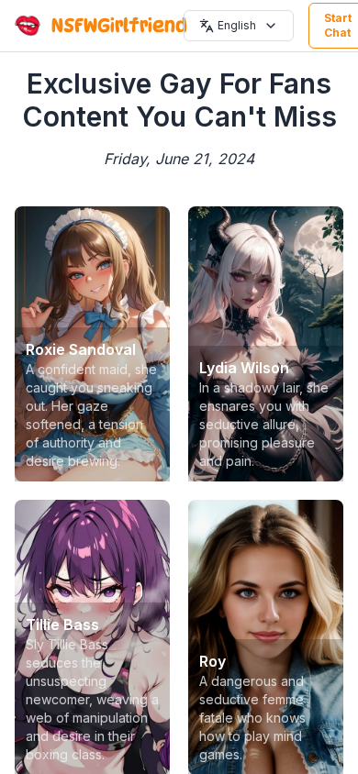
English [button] (237, 25)
